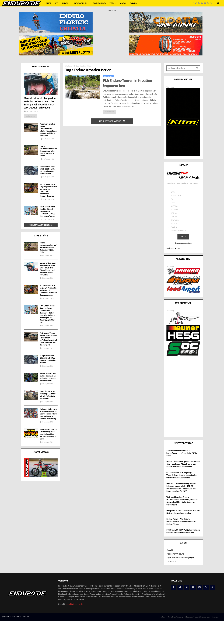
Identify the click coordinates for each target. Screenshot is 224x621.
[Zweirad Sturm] (183, 284)
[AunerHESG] (183, 340)
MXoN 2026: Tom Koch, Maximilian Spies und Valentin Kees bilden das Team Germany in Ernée (48, 434)
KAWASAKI (175, 220)
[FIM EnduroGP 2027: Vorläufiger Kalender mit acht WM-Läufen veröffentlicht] (31, 395)
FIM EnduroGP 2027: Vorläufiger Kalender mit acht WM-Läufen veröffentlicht (47, 395)
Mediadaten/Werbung (175, 554)
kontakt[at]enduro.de (74, 604)
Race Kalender (99, 3)
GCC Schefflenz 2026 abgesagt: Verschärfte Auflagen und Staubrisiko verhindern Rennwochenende (48, 190)
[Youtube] (202, 3)
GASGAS (174, 203)
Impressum (171, 561)
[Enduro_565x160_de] (56, 36)
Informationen (80, 3)
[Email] (205, 3)
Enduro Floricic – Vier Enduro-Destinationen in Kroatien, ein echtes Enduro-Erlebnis (48, 377)
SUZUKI (174, 217)
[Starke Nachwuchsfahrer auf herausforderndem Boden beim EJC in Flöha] (31, 150)
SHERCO (174, 206)
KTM (172, 189)
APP (56, 3)
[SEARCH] (197, 68)
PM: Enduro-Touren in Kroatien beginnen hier (127, 83)
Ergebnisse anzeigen (183, 243)
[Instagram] (199, 3)
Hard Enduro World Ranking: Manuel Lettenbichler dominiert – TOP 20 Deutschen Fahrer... (47, 212)
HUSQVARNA (176, 196)
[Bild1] (165, 13)
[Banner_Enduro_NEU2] (56, 13)
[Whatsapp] (211, 3)
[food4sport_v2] (183, 293)
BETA (173, 192)
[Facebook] (193, 3)
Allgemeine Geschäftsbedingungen (180, 557)
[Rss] (208, 3)
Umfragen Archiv (173, 248)
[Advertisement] (183, 395)
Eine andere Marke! (178, 231)
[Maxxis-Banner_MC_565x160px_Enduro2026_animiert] (165, 36)
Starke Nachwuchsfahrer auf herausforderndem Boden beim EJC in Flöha (48, 151)
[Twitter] (196, 3)
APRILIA (174, 224)
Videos (123, 3)
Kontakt (169, 550)
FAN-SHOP (134, 3)
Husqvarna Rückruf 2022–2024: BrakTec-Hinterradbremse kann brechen (48, 170)
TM (172, 199)
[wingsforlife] (183, 323)
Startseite (68, 66)
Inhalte (65, 3)
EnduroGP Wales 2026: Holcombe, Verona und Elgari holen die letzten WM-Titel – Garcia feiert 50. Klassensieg (48, 414)
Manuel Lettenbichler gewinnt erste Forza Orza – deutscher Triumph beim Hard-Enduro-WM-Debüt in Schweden (40, 103)
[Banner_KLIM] (183, 155)
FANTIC (174, 227)
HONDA (174, 213)
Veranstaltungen (108, 76)
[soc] (183, 355)
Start (48, 3)
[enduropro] (183, 274)
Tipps (112, 3)
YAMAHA (174, 210)
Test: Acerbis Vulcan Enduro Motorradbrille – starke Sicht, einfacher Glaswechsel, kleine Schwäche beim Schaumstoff (48, 339)
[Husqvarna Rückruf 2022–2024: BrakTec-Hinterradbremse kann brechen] (31, 170)
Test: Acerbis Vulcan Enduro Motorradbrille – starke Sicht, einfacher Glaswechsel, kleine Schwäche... (48, 130)
